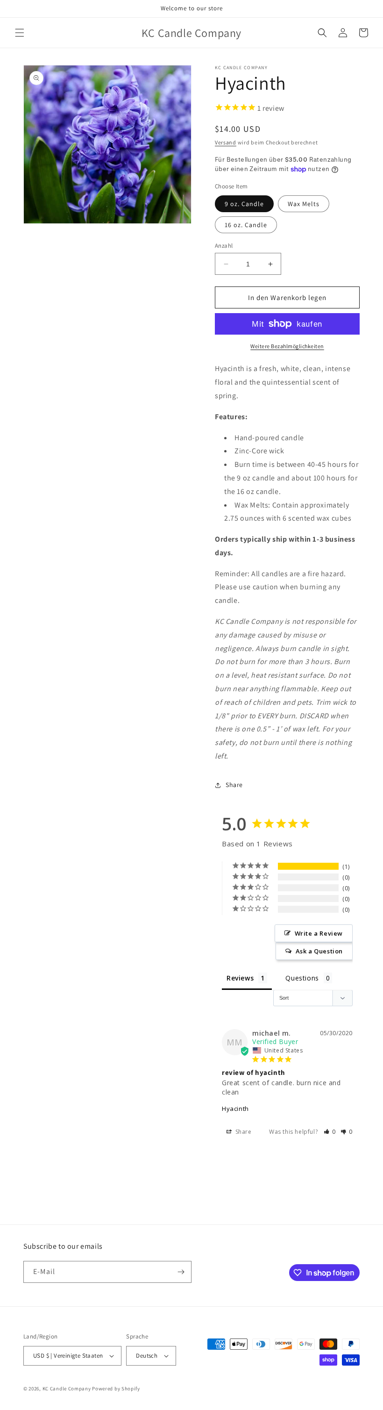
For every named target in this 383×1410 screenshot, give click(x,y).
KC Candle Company (67, 1388)
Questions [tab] (302, 977)
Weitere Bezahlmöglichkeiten (287, 346)
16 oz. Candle (246, 225)
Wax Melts (303, 204)
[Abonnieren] (180, 1272)
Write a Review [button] (319, 933)
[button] (19, 32)
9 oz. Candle (244, 204)
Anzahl (224, 246)
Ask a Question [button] (319, 951)
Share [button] (234, 784)
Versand (225, 142)
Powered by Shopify (116, 1388)
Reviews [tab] (240, 977)
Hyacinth (235, 1108)
